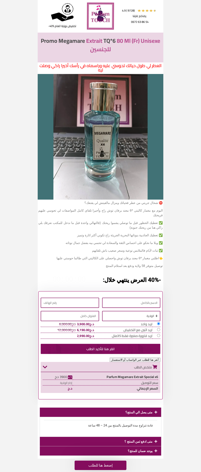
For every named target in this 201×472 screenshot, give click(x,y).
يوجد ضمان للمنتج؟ (140, 451)
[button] (100, 412)
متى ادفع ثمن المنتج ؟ (138, 441)
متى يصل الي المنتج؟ (139, 412)
